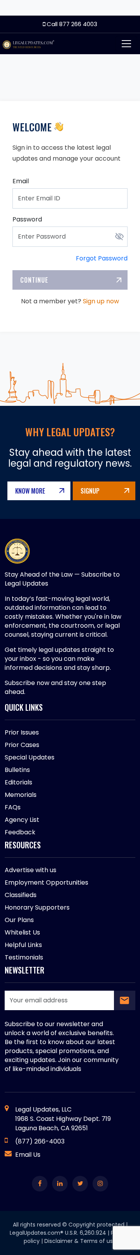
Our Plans (19, 919)
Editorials (18, 782)
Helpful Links (23, 944)
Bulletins (17, 769)
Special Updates (29, 757)
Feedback (20, 832)
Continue (34, 280)
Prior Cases (22, 744)
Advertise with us (30, 870)
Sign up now (101, 301)
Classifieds (21, 894)
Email (20, 181)
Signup (90, 491)
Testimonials (24, 957)
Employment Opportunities (46, 882)
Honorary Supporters (37, 907)
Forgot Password (102, 258)
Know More (30, 491)
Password (27, 219)
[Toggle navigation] (126, 43)
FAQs (13, 807)
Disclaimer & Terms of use (80, 1241)
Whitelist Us (22, 932)
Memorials (21, 794)
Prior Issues (22, 732)
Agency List (22, 819)
